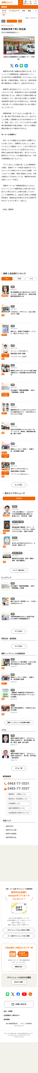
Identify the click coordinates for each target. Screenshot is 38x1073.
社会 (29, 11)
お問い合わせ (20, 1004)
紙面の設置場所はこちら (16, 808)
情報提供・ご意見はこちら (17, 794)
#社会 (5, 209)
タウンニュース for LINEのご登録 (18, 930)
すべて (4, 11)
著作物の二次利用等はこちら (18, 799)
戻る (4, 15)
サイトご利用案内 (26, 1023)
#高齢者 (10, 209)
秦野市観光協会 (11, 837)
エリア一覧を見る (18, 570)
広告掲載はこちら (14, 803)
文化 (23, 11)
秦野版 (4, 7)
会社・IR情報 (8, 1011)
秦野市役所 (9, 826)
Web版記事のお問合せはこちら (18, 813)
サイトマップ (19, 1026)
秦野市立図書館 (11, 834)
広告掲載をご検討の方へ (12, 1015)
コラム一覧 (18, 768)
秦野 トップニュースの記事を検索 (18, 722)
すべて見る (18, 631)
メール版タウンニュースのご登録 (19, 936)
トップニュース (14, 11)
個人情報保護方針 (12, 1023)
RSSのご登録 (18, 982)
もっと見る (18, 485)
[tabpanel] (19, 48)
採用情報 (7, 1019)
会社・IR (26, 3)
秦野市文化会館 (11, 830)
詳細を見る (18, 967)
